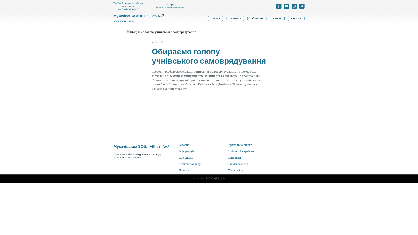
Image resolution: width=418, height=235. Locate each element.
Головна (184, 145)
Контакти (234, 157)
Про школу (186, 157)
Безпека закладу (190, 164)
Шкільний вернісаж (241, 151)
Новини (184, 170)
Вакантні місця (238, 164)
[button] (278, 6)
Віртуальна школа (240, 145)
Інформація (186, 151)
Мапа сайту (235, 170)
